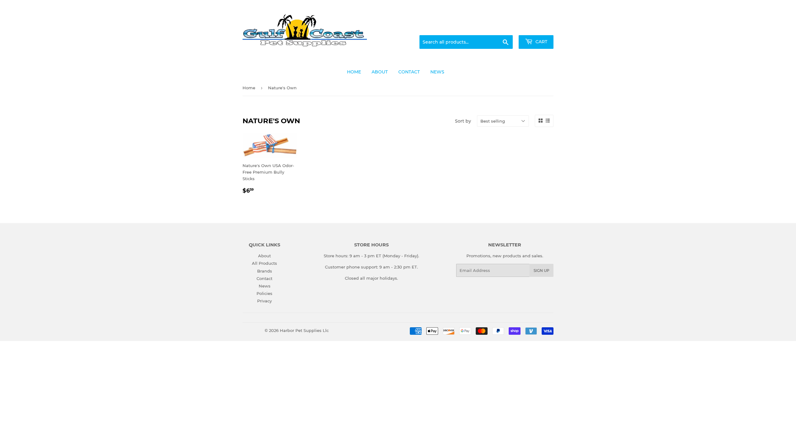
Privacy (264, 300)
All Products (264, 263)
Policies (264, 293)
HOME (354, 72)
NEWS (437, 72)
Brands (264, 270)
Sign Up (541, 270)
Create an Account (536, 28)
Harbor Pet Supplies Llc (304, 330)
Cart (540, 41)
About (264, 255)
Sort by (463, 121)
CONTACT (409, 72)
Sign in (504, 28)
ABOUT (380, 72)
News (265, 285)
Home (249, 87)
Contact (264, 278)
